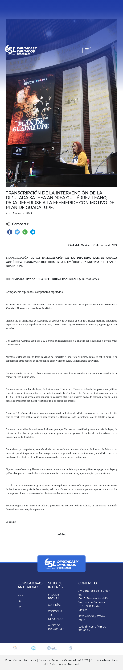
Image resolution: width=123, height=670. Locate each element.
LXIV (20, 594)
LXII (20, 607)
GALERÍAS (54, 604)
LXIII (20, 601)
